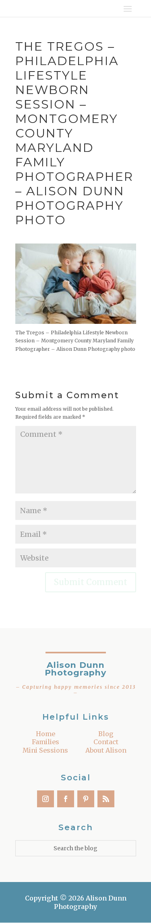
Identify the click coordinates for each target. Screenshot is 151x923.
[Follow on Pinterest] (85, 798)
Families (45, 742)
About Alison (105, 750)
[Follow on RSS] (105, 798)
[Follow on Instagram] (45, 798)
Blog (106, 734)
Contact (105, 742)
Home (45, 734)
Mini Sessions (45, 750)
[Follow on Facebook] (65, 798)
